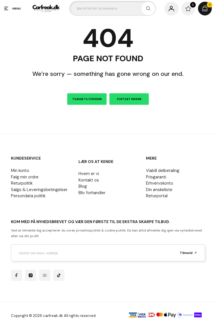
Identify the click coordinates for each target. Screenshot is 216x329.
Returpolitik (22, 183)
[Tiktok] (58, 275)
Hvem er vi (88, 173)
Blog (82, 186)
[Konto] (171, 8)
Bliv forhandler (91, 193)
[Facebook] (16, 275)
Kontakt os (88, 180)
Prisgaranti (156, 177)
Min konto (20, 170)
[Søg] (148, 8)
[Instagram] (30, 275)
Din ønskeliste (159, 189)
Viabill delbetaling (162, 170)
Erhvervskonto (159, 183)
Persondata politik (28, 196)
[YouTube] (44, 275)
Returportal (157, 196)
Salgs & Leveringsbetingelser (39, 189)
